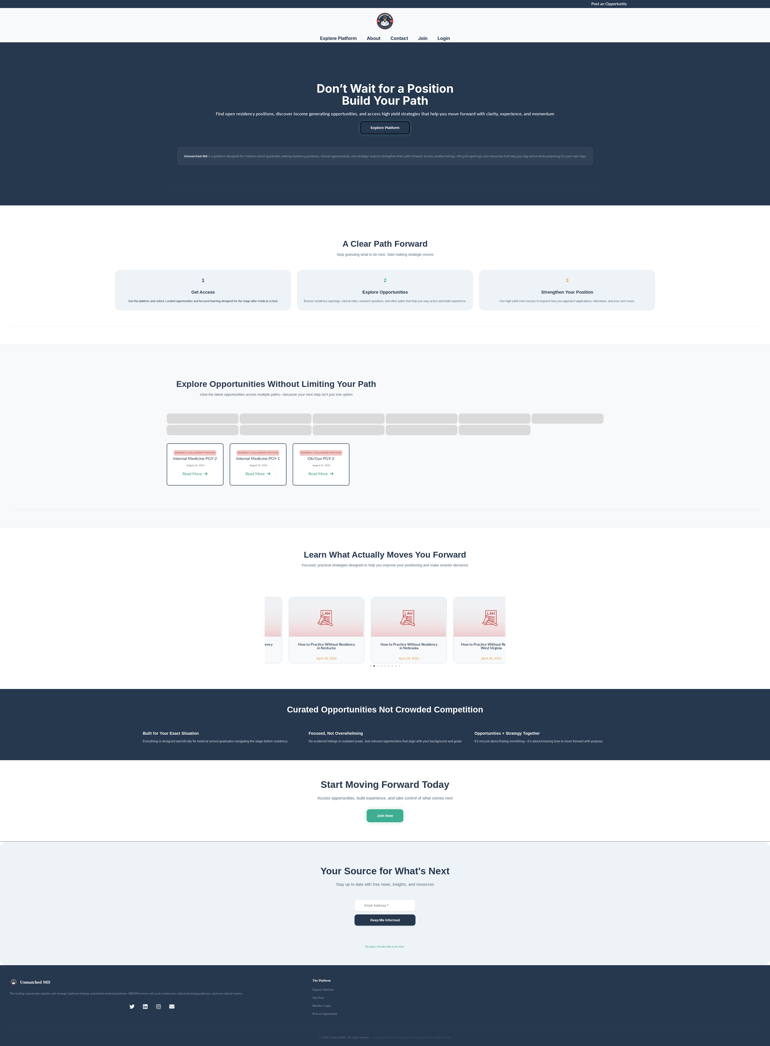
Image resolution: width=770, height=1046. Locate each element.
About (373, 38)
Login (444, 38)
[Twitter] (132, 1006)
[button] (370, 666)
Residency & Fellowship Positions (195, 453)
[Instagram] (158, 1006)
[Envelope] (171, 1006)
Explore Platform (338, 38)
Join (423, 38)
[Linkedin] (145, 1006)
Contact (399, 38)
